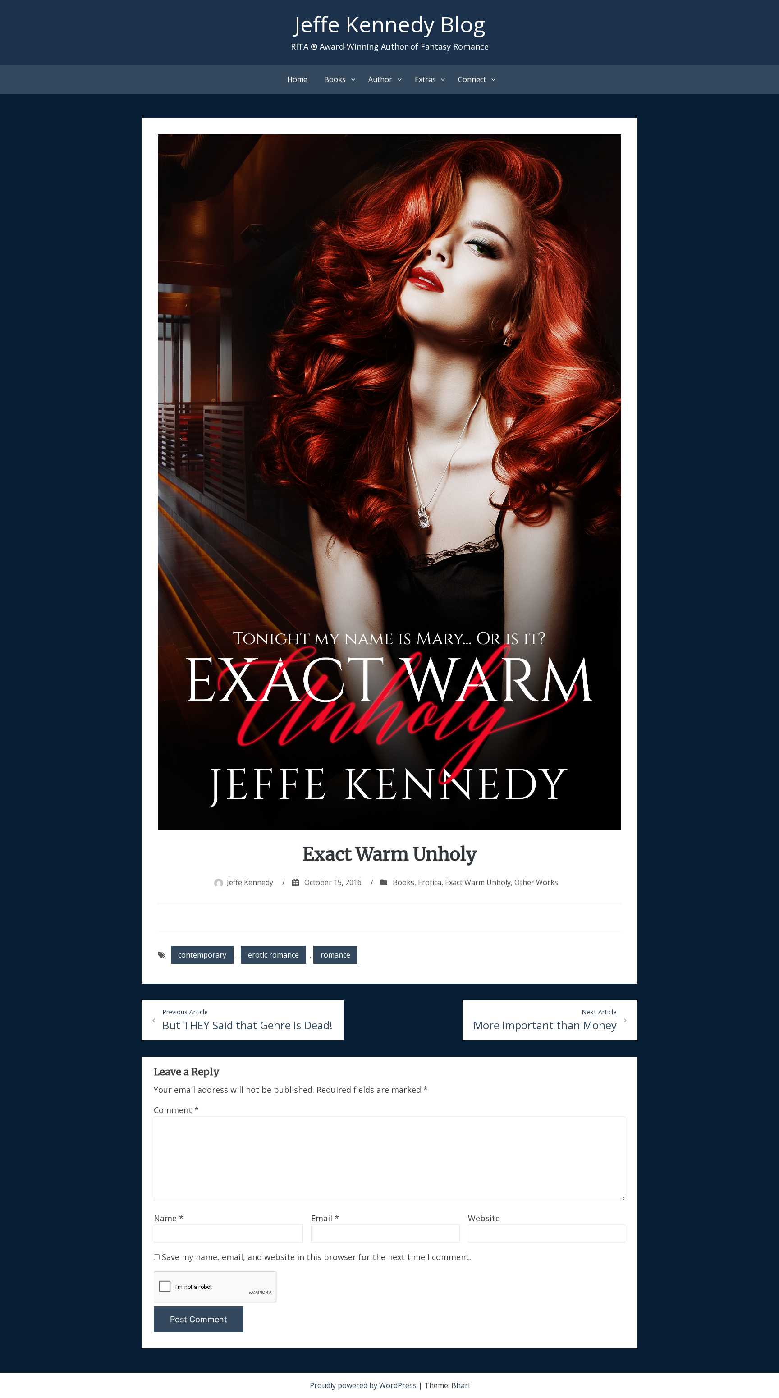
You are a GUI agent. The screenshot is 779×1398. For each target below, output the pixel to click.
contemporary (202, 955)
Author (380, 79)
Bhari (460, 1385)
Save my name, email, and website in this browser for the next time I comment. (316, 1256)
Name (168, 1218)
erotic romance (273, 955)
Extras (425, 79)
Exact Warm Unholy (478, 882)
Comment (176, 1110)
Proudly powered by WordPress (364, 1385)
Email (325, 1218)
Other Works (536, 882)
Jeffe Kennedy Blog (389, 24)
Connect (472, 79)
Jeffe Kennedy (250, 882)
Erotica (429, 882)
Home (297, 79)
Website (484, 1218)
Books (335, 79)
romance (335, 955)
